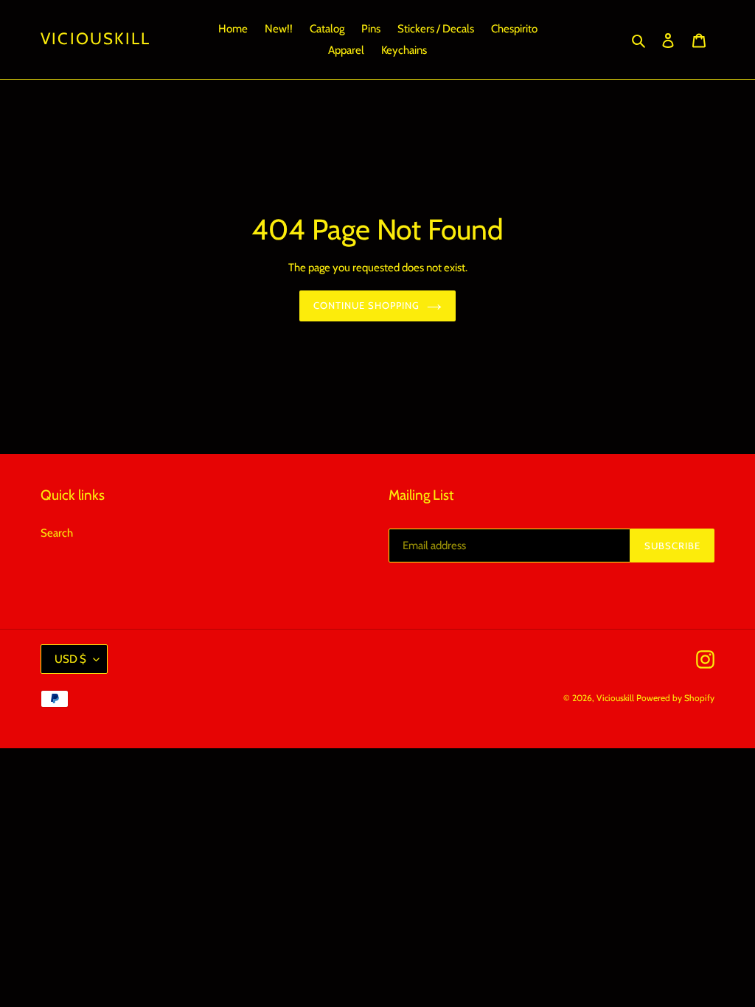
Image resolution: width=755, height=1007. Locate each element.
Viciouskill (95, 39)
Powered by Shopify (675, 697)
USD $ (70, 659)
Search (57, 533)
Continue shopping (366, 305)
